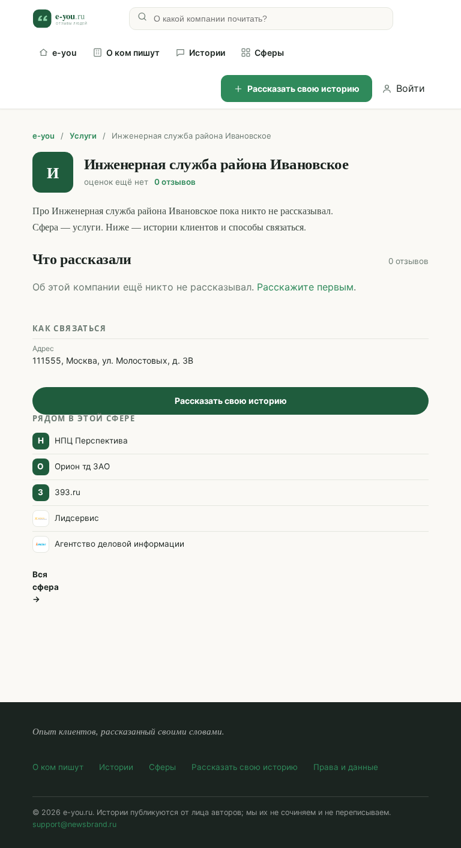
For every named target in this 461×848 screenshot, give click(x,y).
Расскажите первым (305, 287)
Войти (410, 88)
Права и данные (345, 767)
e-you (64, 52)
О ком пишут (133, 52)
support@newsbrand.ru (74, 824)
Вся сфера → (45, 587)
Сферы (269, 52)
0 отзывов (175, 182)
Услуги (83, 135)
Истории (207, 52)
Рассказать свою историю (303, 88)
